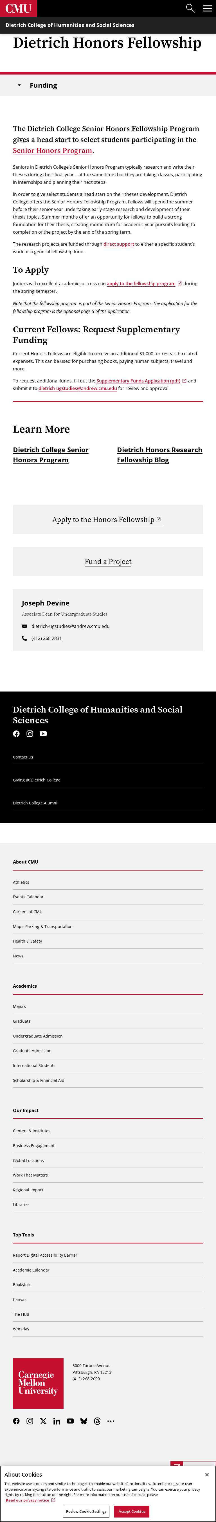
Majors (19, 1006)
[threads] (97, 1421)
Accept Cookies (132, 1511)
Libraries (21, 1204)
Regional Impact (28, 1189)
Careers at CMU (27, 911)
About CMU (25, 862)
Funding (43, 85)
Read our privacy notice (27, 1500)
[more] (110, 1421)
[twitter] (43, 1421)
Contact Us (23, 757)
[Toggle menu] (207, 8)
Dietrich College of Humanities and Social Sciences (70, 25)
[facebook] (16, 733)
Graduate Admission (32, 1050)
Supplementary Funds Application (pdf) (138, 381)
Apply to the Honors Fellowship (103, 520)
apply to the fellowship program (141, 283)
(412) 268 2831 (47, 638)
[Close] (207, 1474)
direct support (119, 244)
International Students (34, 1065)
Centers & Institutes (31, 1130)
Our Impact (26, 1110)
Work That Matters (30, 1175)
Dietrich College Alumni (35, 803)
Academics (25, 986)
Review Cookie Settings (86, 1511)
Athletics (21, 882)
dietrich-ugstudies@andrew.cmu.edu (78, 388)
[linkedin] (56, 1421)
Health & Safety (27, 941)
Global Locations (28, 1160)
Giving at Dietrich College (36, 780)
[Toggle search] (190, 8)
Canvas (19, 1299)
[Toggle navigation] (19, 85)
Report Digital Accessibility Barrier (45, 1255)
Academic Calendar (31, 1270)
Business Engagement (34, 1145)
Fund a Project (108, 562)
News (18, 956)
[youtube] (43, 733)
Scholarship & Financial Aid (38, 1080)
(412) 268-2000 (86, 1378)
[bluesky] (83, 1421)
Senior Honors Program (52, 151)
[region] (108, 1494)
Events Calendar (28, 896)
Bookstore (22, 1284)
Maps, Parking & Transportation (43, 926)
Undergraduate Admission (38, 1036)
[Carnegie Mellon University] (18, 8)
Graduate (22, 1021)
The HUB (21, 1314)
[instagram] (29, 733)
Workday (21, 1328)
